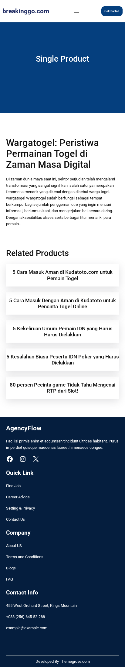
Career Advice (18, 497)
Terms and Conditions (24, 557)
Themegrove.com (75, 661)
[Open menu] (76, 11)
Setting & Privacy (20, 508)
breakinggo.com (25, 11)
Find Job (13, 486)
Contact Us (15, 519)
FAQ (9, 579)
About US (14, 545)
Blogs (11, 568)
